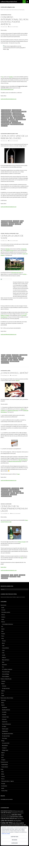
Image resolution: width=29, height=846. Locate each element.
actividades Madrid (17, 113)
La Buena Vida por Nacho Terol (9, 1)
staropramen (4, 578)
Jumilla (3, 655)
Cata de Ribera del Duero (6, 814)
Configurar (14, 843)
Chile (3, 652)
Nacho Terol (4, 125)
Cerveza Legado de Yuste (12, 236)
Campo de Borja (5, 647)
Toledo (2, 695)
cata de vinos (16, 815)
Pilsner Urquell (21, 541)
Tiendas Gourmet (4, 762)
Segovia (3, 690)
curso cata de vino (16, 825)
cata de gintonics (21, 812)
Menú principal (27, 1)
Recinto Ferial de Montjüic (15, 461)
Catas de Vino (4, 222)
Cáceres (2, 233)
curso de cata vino (23, 825)
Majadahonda (5, 731)
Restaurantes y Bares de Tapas (7, 697)
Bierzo (3, 643)
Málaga (2, 740)
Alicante (4, 640)
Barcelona (3, 700)
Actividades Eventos (6, 111)
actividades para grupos (7, 116)
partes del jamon (5, 494)
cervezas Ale (8, 356)
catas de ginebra (17, 820)
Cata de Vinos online (16, 816)
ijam (18, 474)
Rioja (3, 662)
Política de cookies (6, 833)
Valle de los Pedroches (13, 410)
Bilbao (2, 702)
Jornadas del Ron (5, 124)
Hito (21, 222)
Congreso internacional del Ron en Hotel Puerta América (14, 21)
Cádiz (3, 645)
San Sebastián (4, 785)
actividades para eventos (18, 114)
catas (11, 117)
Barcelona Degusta (23, 459)
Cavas (3, 650)
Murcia (2, 778)
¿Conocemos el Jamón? (14, 373)
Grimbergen (4, 359)
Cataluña (3, 681)
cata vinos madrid (18, 823)
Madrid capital (5, 728)
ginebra (11, 76)
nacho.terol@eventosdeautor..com (9, 570)
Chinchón (4, 686)
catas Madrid (11, 119)
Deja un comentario (13, 26)
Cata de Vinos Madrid (5, 816)
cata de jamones (15, 488)
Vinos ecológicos (5, 676)
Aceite (2, 607)
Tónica (2, 636)
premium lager (13, 576)
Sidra (2, 631)
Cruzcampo (21, 358)
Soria (2, 693)
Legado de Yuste (10, 250)
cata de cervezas (6, 812)
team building (13, 494)
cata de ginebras (5, 117)
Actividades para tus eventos (7, 799)
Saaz (22, 557)
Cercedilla (4, 712)
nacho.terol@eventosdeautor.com (8, 99)
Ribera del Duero (11, 133)
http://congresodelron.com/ (7, 89)
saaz (19, 576)
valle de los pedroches (6, 496)
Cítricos (3, 614)
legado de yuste (5, 361)
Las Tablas (4, 726)
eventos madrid (14, 121)
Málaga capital (5, 750)
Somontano (4, 664)
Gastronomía (4, 14)
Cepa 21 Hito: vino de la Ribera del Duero (14, 137)
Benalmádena (5, 745)
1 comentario (14, 375)
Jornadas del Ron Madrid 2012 (17, 124)
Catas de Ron (4, 119)
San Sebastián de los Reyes (7, 733)
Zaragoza (3, 759)
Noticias (9, 14)
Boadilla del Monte (6, 709)
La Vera (24, 274)
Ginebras (3, 617)
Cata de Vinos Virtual (7, 818)
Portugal (3, 783)
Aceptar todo (14, 836)
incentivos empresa (16, 122)
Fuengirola (4, 747)
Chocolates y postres (5, 612)
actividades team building (19, 116)
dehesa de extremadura (6, 491)
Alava (2, 771)
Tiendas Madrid (4, 766)
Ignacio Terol (4, 224)
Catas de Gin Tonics (18, 117)
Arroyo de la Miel (5, 743)
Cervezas (7, 233)
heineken (10, 359)
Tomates (3, 633)
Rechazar (14, 839)
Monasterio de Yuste (16, 272)
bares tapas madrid (19, 811)
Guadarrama (4, 721)
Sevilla (2, 755)
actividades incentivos (6, 113)
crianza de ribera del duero (6, 825)
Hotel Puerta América (6, 122)
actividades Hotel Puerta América (19, 111)
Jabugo (22, 408)
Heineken (7, 248)
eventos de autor (5, 121)
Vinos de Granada (5, 671)
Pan (2, 626)
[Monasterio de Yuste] (14, 264)
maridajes (11, 224)
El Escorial (4, 719)
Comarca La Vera (13, 358)
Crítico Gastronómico (20, 119)
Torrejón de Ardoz (6, 688)
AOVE (13, 811)
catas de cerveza (7, 820)
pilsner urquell (5, 576)
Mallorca (4, 657)
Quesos (2, 628)
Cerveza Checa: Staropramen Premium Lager (14, 508)
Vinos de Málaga (5, 674)
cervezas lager (5, 358)
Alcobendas (4, 707)
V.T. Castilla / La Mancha (7, 669)
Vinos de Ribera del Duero (7, 225)
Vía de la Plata (4, 790)
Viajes (17, 233)
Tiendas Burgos (4, 764)
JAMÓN (17, 380)
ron (2, 76)
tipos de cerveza (5, 362)
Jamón (8, 370)
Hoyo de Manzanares (6, 724)
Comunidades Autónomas (7, 624)
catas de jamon (5, 489)
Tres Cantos (4, 738)
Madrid (2, 683)
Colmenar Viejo (5, 716)
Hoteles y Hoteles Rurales (6, 678)
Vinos (16, 133)
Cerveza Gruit (3, 824)
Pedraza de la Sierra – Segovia (7, 781)
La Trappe (6, 315)
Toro (3, 667)
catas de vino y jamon (14, 489)
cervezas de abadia (17, 356)
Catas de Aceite (20, 818)
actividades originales (6, 114)
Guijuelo (3, 410)
